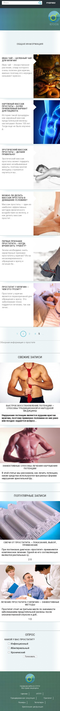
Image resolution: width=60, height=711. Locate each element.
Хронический (18, 652)
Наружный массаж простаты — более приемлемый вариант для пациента (15, 107)
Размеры (22, 702)
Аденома (24, 694)
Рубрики (50, 3)
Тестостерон (39, 702)
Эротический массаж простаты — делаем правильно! (14, 152)
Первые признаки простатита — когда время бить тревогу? (14, 243)
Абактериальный (20, 648)
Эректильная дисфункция (32, 707)
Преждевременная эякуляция (22, 698)
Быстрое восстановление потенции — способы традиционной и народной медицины (30, 408)
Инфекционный (19, 643)
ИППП (39, 694)
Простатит (48, 698)
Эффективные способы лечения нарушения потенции (30, 467)
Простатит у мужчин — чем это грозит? (15, 288)
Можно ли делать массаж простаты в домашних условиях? (14, 197)
